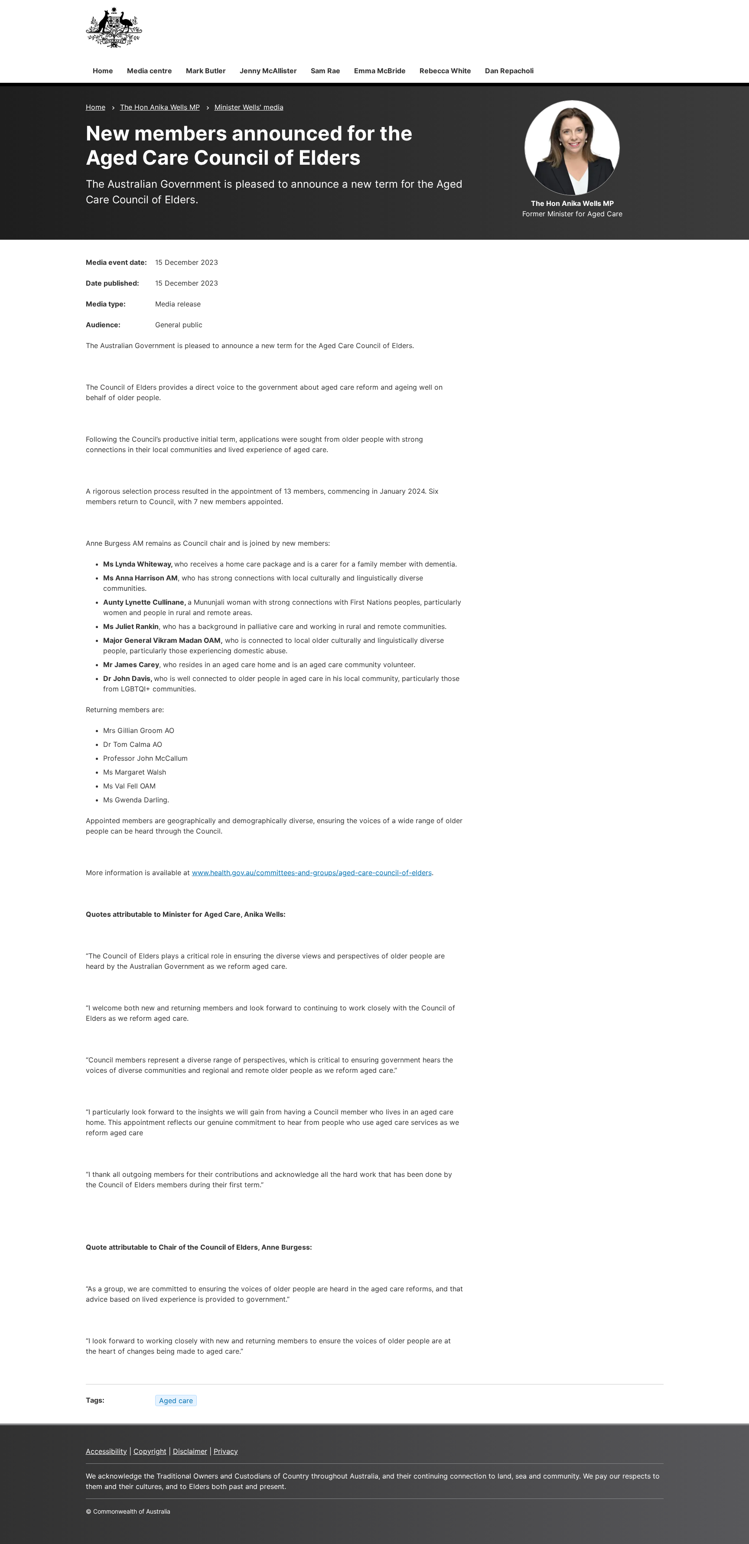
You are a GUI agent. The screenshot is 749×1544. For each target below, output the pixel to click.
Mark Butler (206, 70)
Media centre (149, 70)
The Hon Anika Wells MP (160, 107)
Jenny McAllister (268, 70)
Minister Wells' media (249, 107)
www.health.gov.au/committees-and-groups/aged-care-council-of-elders (312, 872)
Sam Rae (325, 70)
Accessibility (106, 1451)
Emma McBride (380, 70)
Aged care (176, 1400)
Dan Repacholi (509, 70)
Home (103, 70)
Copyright (150, 1451)
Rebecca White (445, 70)
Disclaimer (190, 1451)
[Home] (114, 27)
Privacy (226, 1451)
